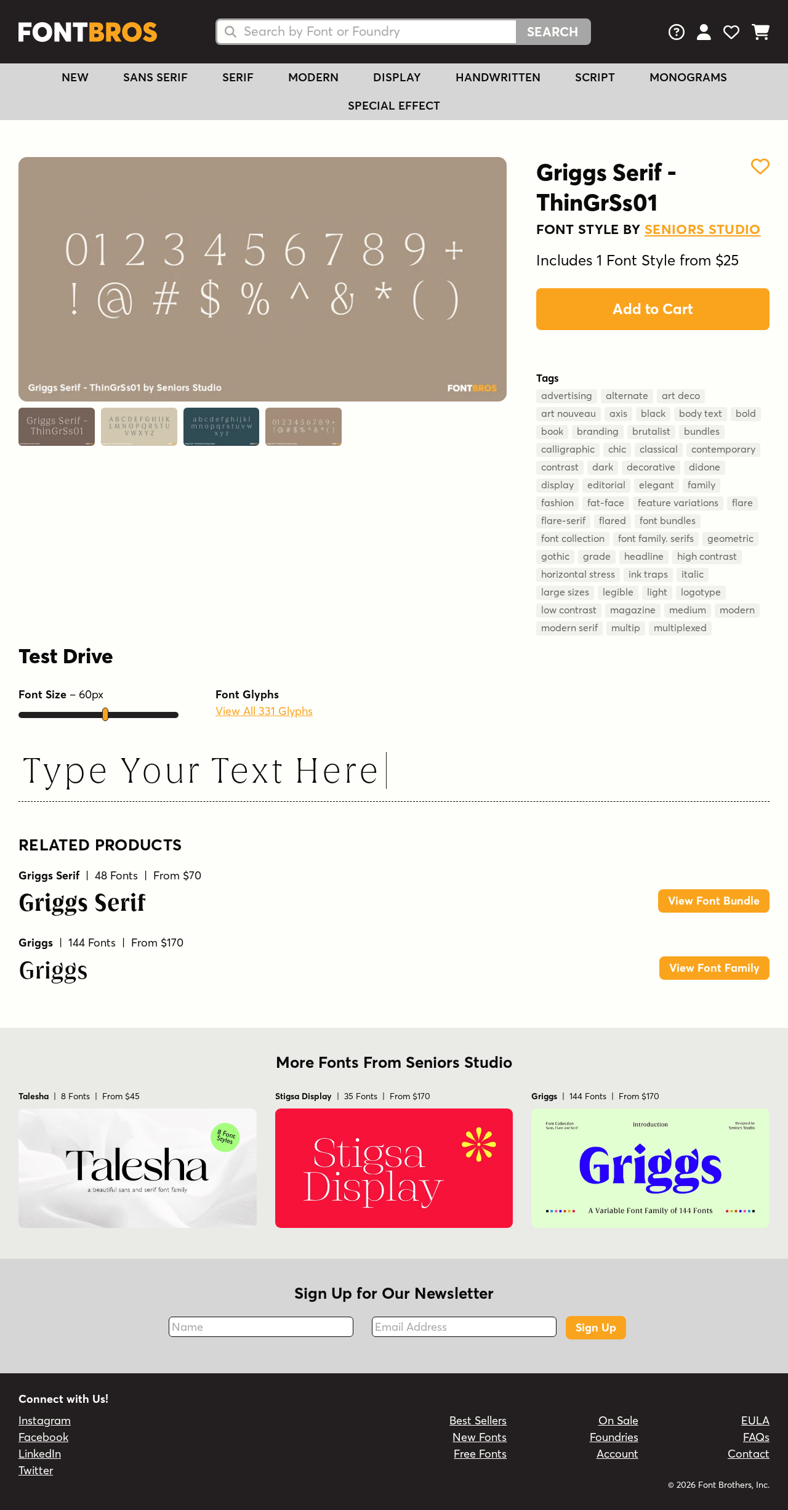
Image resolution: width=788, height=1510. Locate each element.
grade (597, 556)
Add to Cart (653, 309)
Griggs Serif (82, 904)
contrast (560, 467)
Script (595, 77)
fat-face (605, 502)
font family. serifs (656, 538)
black (653, 413)
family (701, 484)
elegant (656, 484)
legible (618, 592)
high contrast (707, 556)
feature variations (678, 502)
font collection (573, 538)
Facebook (43, 1437)
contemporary (723, 449)
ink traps (648, 574)
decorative (651, 467)
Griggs (53, 972)
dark (602, 467)
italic (692, 574)
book (552, 431)
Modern (313, 77)
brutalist (651, 431)
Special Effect (394, 106)
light (657, 592)
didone (704, 467)
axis (618, 413)
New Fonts (479, 1437)
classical (659, 449)
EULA (755, 1420)
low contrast (569, 610)
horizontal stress (578, 574)
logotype (701, 592)
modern (737, 610)
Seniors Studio (703, 229)
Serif (238, 77)
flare (742, 502)
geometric (730, 538)
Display (397, 77)
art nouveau (568, 413)
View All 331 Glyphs (264, 711)
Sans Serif (155, 77)
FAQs (756, 1437)
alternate (627, 395)
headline (644, 556)
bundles (702, 431)
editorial (606, 484)
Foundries (614, 1437)
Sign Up (596, 1327)
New (75, 77)
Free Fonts (480, 1454)
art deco (681, 395)
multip (625, 627)
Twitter (35, 1470)
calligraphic (568, 449)
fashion (557, 502)
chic (617, 449)
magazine (633, 610)
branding (598, 431)
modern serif (569, 627)
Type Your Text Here (201, 773)
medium (687, 610)
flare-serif (563, 520)
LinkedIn (39, 1454)
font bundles (668, 520)
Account (617, 1454)
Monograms (688, 77)
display (557, 484)
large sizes (565, 592)
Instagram (44, 1420)
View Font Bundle (714, 901)
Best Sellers (478, 1420)
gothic (555, 556)
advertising (566, 395)
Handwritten (498, 77)
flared (612, 520)
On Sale (618, 1420)
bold (746, 413)
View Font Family (714, 968)
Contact (749, 1454)
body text (700, 413)
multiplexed (680, 627)
